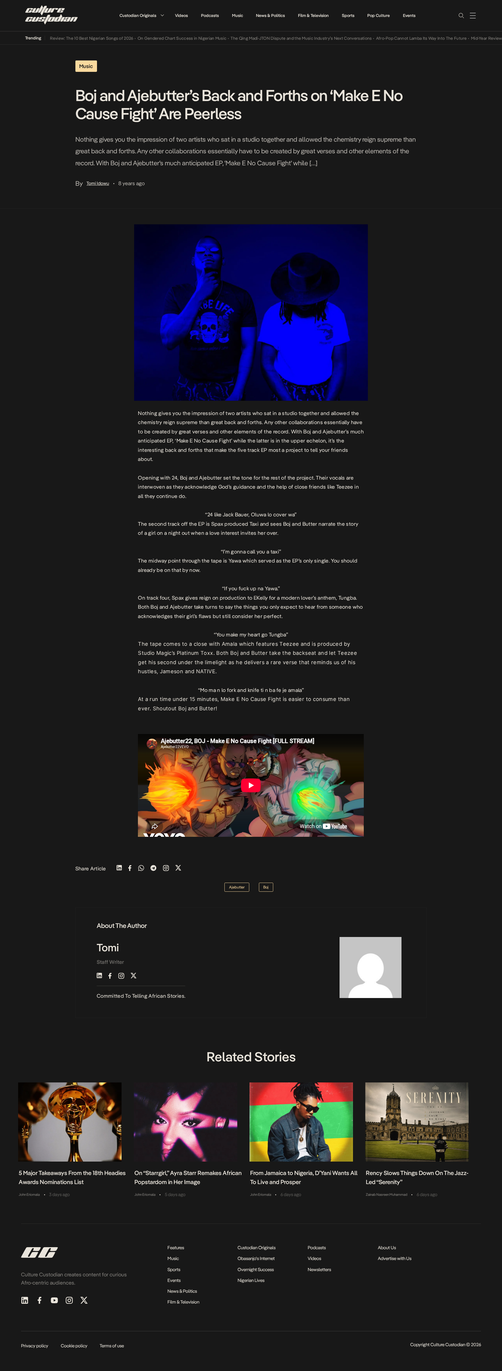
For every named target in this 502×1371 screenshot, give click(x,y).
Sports (348, 15)
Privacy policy (34, 1346)
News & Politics (270, 15)
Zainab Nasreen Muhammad (386, 1195)
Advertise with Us (394, 1258)
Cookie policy (74, 1346)
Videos (181, 15)
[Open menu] (473, 15)
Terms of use (112, 1346)
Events (409, 15)
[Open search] (461, 15)
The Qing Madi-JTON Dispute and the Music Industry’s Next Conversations (280, 38)
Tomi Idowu (97, 183)
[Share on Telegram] (153, 868)
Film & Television (313, 15)
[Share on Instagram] (166, 868)
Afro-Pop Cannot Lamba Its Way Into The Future (400, 38)
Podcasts (210, 15)
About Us (387, 1247)
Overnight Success (256, 1269)
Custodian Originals (138, 15)
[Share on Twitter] (178, 868)
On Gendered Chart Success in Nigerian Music (161, 38)
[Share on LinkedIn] (119, 868)
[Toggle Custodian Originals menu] (162, 15)
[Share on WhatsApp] (141, 868)
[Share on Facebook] (129, 868)
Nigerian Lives (251, 1280)
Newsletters (319, 1269)
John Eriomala (29, 1195)
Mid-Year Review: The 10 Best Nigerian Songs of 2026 (62, 38)
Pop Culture (378, 15)
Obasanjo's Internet (256, 1258)
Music (237, 15)
